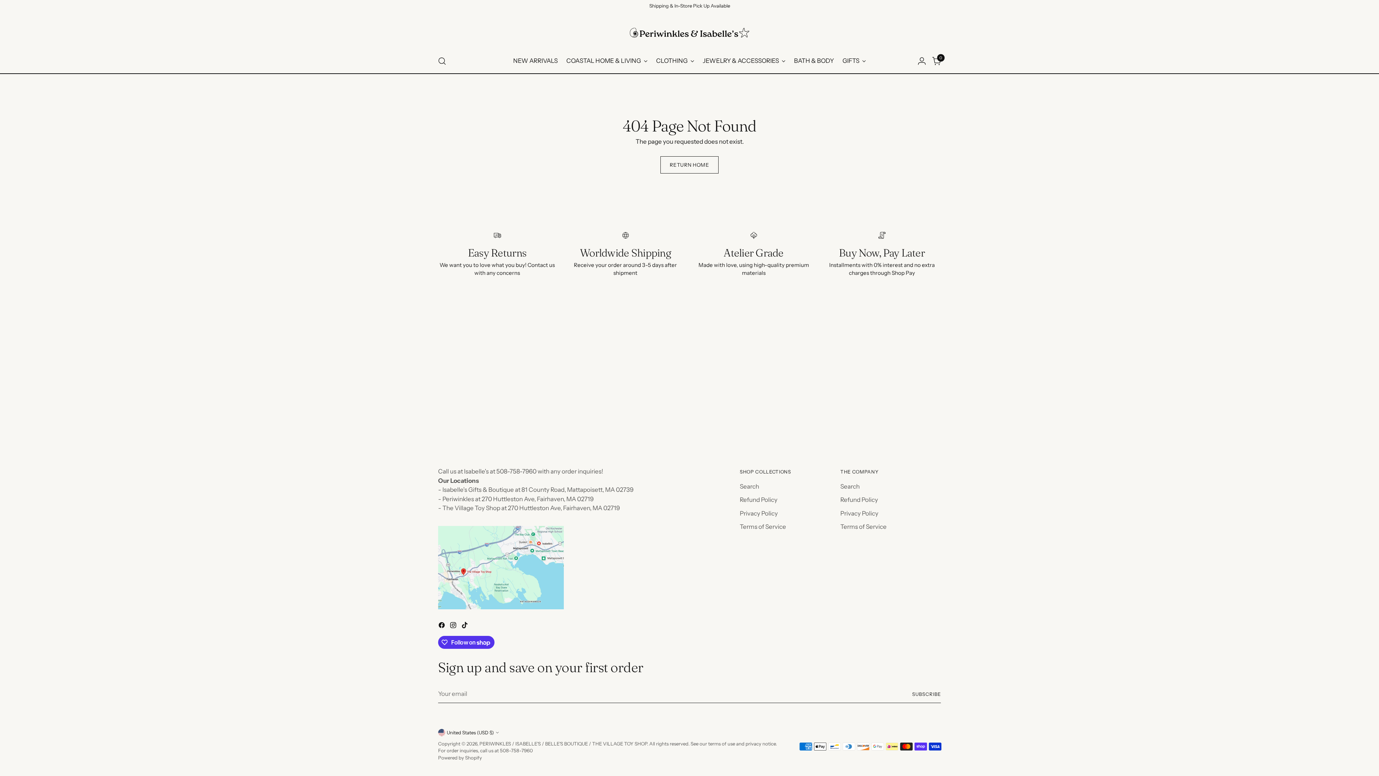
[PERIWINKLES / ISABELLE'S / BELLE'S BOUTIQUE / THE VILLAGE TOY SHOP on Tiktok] (465, 627)
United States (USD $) (470, 732)
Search (749, 486)
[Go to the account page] (922, 61)
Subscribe (926, 694)
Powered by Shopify (460, 758)
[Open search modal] (442, 61)
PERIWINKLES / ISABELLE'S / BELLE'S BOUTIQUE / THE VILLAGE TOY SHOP (563, 744)
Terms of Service (763, 526)
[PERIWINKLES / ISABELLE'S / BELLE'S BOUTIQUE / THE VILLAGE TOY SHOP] (689, 33)
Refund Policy (758, 499)
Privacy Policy (759, 513)
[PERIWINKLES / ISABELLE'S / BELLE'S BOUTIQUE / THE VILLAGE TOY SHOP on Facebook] (442, 627)
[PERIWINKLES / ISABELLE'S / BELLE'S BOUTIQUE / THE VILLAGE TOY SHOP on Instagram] (454, 627)
